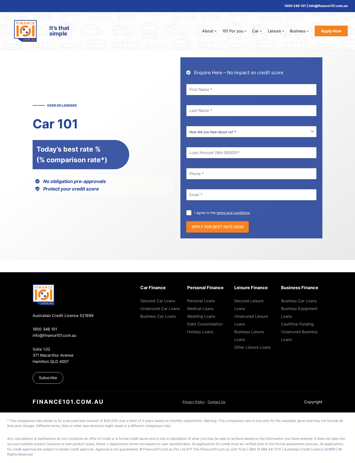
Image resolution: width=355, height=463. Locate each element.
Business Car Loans (158, 316)
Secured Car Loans (157, 300)
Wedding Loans (201, 316)
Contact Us (216, 402)
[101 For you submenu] (245, 31)
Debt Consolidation (205, 324)
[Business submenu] (307, 31)
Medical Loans (200, 308)
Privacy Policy (194, 402)
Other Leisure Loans (252, 347)
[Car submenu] (261, 31)
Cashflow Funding (297, 324)
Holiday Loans (200, 331)
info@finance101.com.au (54, 335)
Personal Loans (201, 300)
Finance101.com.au (68, 401)
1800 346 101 (295, 6)
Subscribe (48, 377)
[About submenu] (215, 31)
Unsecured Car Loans (160, 308)
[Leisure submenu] (283, 31)
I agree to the (222, 213)
